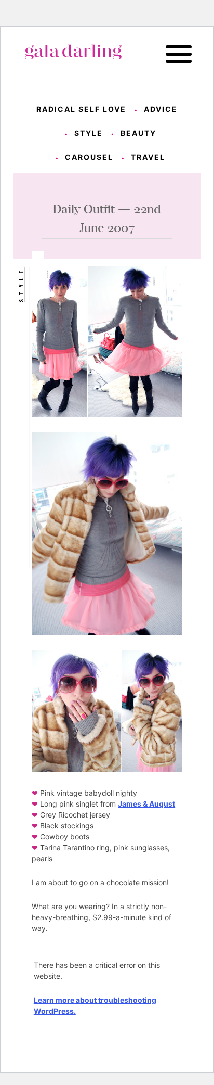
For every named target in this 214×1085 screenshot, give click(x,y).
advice (161, 109)
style (88, 133)
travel (148, 156)
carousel (89, 156)
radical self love (81, 109)
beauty (138, 133)
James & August (146, 803)
